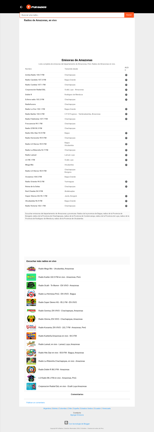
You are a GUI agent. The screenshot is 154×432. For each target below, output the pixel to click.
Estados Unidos (86, 408)
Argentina (47, 408)
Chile (70, 408)
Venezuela (106, 408)
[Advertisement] (77, 40)
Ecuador (97, 408)
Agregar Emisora (77, 415)
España (76, 408)
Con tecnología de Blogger (79, 424)
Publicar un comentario (35, 403)
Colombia (63, 408)
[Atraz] (21, 7)
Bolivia (55, 408)
